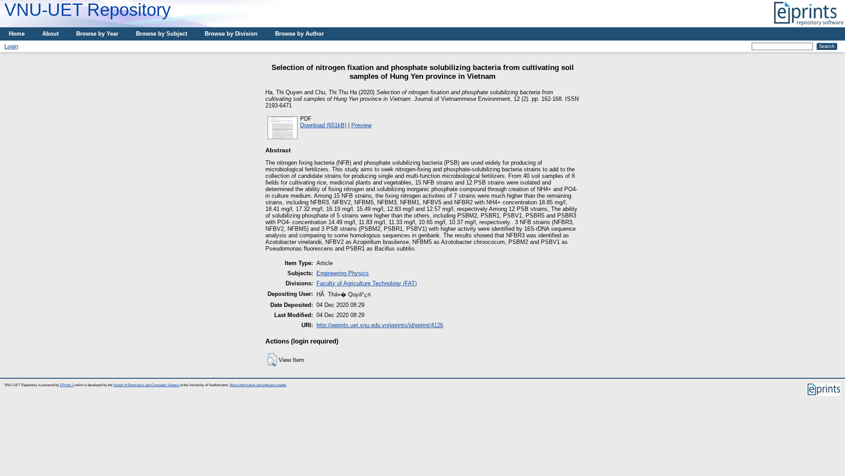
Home (17, 33)
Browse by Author (299, 33)
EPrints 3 (66, 385)
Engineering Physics (342, 273)
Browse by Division (231, 33)
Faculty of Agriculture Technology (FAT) (366, 283)
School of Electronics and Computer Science (146, 385)
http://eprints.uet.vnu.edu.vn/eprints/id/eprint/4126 (379, 325)
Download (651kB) (323, 125)
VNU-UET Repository (87, 9)
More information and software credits (258, 385)
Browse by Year (97, 33)
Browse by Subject (161, 33)
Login (11, 46)
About (50, 33)
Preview (361, 125)
